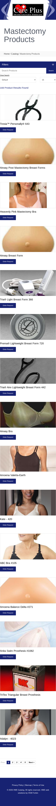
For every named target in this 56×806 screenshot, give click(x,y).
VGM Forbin (33, 793)
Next (51, 10)
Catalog (14, 54)
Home (7, 54)
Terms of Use (38, 785)
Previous (5, 10)
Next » (31, 762)
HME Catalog (18, 790)
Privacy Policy (17, 785)
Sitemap (28, 785)
